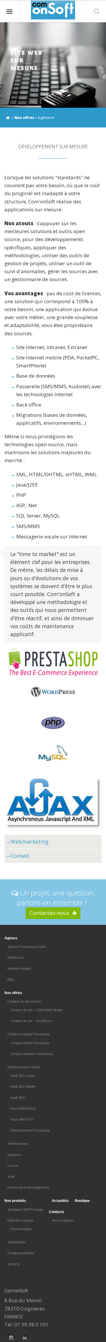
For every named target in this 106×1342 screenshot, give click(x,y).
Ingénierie (14, 1155)
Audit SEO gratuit (22, 1075)
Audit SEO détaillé (23, 1086)
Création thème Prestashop (29, 1043)
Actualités (60, 1201)
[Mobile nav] (9, 11)
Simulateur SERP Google (25, 1209)
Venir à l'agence (63, 1220)
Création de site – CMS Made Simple (36, 1010)
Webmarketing (30, 841)
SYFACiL (13, 1264)
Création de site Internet (24, 1001)
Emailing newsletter (21, 1253)
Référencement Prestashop (30, 1130)
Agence (10, 938)
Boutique (82, 1201)
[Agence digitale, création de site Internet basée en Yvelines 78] (24, 1336)
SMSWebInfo (16, 1242)
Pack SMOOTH (21, 1119)
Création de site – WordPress (31, 1021)
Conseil (20, 855)
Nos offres (24, 117)
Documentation (21, 1229)
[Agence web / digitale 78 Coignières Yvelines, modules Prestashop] (11, 1336)
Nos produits (15, 1201)
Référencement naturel (23, 1067)
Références (15, 957)
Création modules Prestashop (31, 1054)
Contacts (56, 1212)
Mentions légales (19, 968)
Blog (10, 979)
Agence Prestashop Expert (26, 946)
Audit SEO (17, 1097)
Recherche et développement (28, 1187)
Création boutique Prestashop (28, 1034)
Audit (10, 1176)
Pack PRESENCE (23, 1108)
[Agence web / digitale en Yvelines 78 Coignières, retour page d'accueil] (7, 117)
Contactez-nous (50, 912)
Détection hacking (20, 1220)
